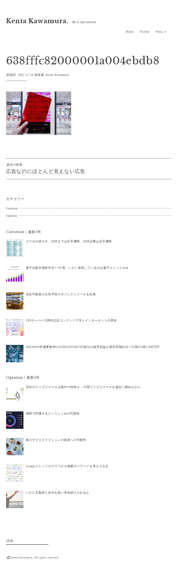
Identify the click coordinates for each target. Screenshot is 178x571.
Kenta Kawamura (57, 75)
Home (130, 31)
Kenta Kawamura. (37, 21)
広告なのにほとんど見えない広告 (45, 168)
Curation (12, 208)
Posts (159, 31)
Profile (144, 31)
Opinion (11, 215)
